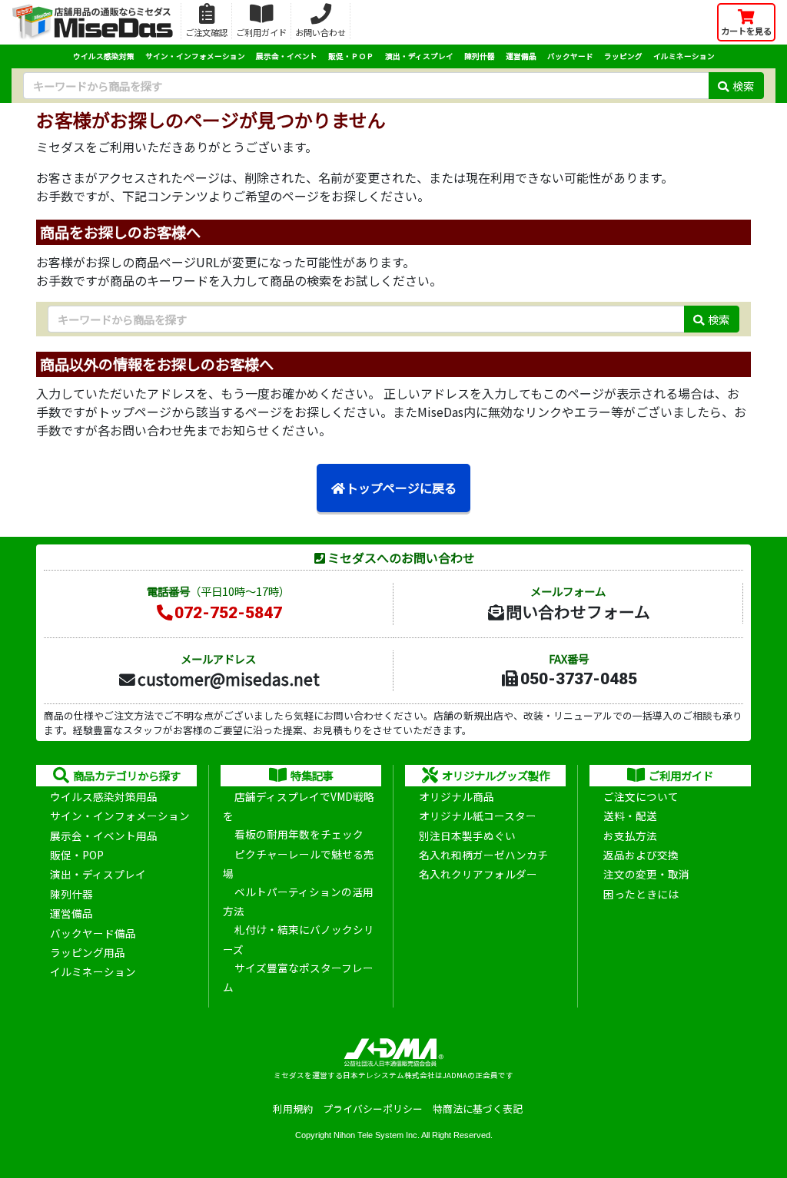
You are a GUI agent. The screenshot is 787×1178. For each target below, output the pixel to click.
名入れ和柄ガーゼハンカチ (483, 854)
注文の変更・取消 (646, 874)
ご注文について (641, 796)
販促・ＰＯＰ (351, 56)
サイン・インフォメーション (195, 56)
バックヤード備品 (93, 933)
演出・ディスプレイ (419, 56)
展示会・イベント (286, 56)
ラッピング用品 (87, 952)
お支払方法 (630, 835)
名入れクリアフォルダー (478, 874)
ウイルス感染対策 (103, 56)
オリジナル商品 (456, 796)
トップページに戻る (401, 487)
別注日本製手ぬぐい (467, 835)
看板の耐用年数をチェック (299, 834)
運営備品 (521, 56)
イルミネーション (684, 56)
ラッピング (623, 56)
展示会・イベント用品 (104, 835)
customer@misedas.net (229, 678)
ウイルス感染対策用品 (104, 796)
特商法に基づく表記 (478, 1108)
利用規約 (293, 1108)
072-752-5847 (228, 613)
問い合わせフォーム (578, 611)
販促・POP (77, 854)
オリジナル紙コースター (477, 815)
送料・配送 (630, 815)
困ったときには (641, 894)
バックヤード (570, 56)
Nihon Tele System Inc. (377, 1135)
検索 (743, 86)
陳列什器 (479, 56)
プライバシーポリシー (373, 1108)
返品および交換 (641, 854)
